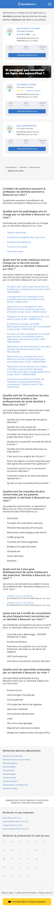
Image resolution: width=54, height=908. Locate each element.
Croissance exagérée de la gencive (26, 237)
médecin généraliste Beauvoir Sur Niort (16, 821)
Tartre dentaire (15, 251)
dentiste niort (9, 770)
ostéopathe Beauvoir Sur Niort (13, 825)
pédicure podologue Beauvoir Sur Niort (16, 829)
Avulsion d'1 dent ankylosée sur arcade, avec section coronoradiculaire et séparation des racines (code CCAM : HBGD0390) (28, 338)
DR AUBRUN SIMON (26, 126)
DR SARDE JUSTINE (26, 84)
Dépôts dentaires (16, 232)
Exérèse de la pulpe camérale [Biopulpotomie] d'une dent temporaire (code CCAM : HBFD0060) (29, 327)
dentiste (23, 167)
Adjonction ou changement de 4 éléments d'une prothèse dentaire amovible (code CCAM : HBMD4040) (27, 309)
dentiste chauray (10, 788)
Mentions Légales (7, 893)
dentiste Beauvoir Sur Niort (12, 818)
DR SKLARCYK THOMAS (28, 28)
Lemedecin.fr (11, 167)
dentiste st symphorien (13, 756)
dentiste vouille (9, 778)
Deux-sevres (35, 167)
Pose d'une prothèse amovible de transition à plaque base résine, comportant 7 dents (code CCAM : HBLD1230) (25, 383)
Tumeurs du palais (17, 246)
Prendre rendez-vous (27, 55)
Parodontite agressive (19, 242)
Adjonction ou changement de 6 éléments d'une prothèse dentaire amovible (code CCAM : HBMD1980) (26, 359)
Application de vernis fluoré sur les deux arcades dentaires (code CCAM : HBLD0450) (29, 349)
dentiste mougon (10, 781)
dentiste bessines (10, 763)
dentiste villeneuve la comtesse (16, 760)
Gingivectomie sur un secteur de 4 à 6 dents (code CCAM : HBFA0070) (28, 318)
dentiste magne (9, 774)
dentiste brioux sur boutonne (15, 785)
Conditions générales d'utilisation (26, 893)
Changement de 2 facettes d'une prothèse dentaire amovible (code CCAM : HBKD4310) (26, 299)
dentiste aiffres (9, 767)
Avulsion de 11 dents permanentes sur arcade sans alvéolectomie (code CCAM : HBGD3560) (29, 289)
